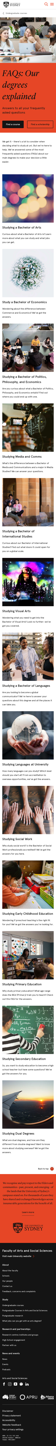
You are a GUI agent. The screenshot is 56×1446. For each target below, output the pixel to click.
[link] (14, 13)
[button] (46, 4)
